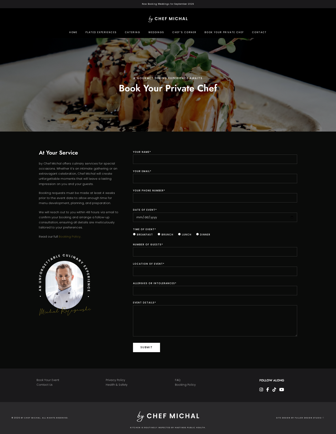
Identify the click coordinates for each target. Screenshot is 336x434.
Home (73, 32)
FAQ (178, 380)
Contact (259, 32)
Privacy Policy (115, 380)
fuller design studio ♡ (309, 418)
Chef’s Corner (184, 32)
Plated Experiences (101, 32)
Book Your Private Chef (224, 32)
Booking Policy (185, 385)
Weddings (156, 32)
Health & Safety (117, 385)
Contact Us (45, 385)
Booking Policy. (70, 236)
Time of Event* (144, 229)
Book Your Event (48, 380)
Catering (132, 32)
